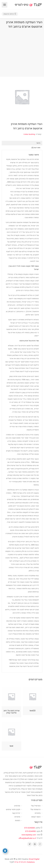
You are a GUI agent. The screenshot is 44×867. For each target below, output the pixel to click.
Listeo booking (29, 134)
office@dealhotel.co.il (27, 838)
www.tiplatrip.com (29, 834)
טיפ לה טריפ (19, 862)
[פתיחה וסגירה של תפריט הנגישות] (5, 850)
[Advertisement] (22, 52)
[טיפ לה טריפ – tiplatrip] (28, 4)
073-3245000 (29, 828)
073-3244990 (30, 831)
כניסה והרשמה (8, 14)
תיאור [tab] (38, 143)
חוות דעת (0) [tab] (35, 147)
